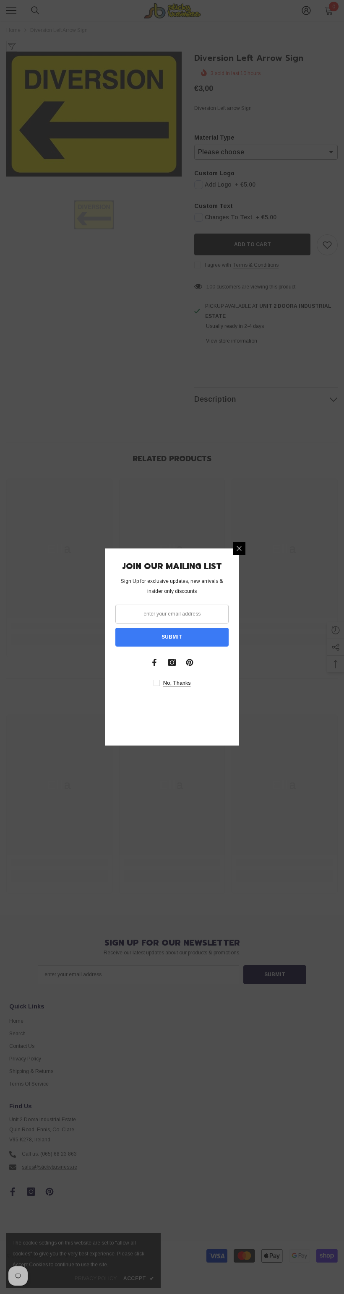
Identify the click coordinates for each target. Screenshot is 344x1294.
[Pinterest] (189, 662)
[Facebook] (154, 662)
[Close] (239, 548)
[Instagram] (172, 662)
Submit (172, 637)
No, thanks (177, 683)
